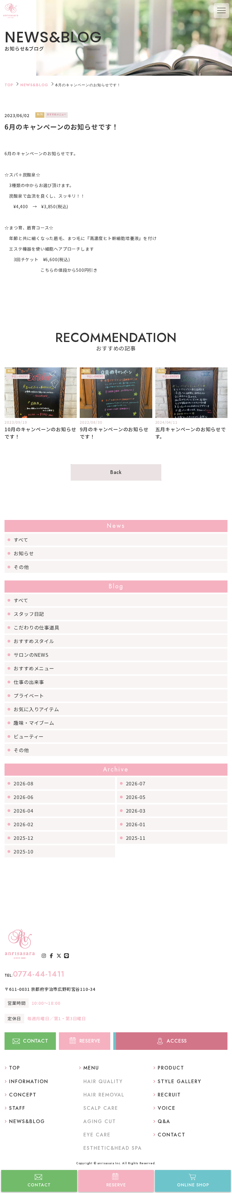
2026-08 (24, 783)
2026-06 (24, 796)
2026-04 (24, 810)
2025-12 (24, 837)
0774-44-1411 (35, 974)
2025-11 (136, 837)
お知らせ (24, 553)
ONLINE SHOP (193, 1185)
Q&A (164, 1121)
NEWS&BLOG (34, 85)
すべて (21, 539)
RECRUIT (169, 1095)
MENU (91, 1068)
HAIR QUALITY (103, 1081)
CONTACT (39, 1185)
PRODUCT (171, 1068)
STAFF (17, 1108)
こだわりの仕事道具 (36, 627)
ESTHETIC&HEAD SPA (112, 1148)
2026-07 (136, 783)
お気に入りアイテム (36, 709)
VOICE (167, 1108)
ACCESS (177, 1040)
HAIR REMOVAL (103, 1095)
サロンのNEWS (31, 654)
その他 (21, 566)
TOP (9, 85)
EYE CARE (97, 1135)
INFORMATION (28, 1081)
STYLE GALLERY (179, 1081)
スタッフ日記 (29, 613)
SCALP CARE (100, 1108)
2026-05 (136, 796)
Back (116, 472)
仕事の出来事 (29, 681)
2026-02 (24, 824)
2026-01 (136, 824)
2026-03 (136, 810)
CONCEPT (23, 1095)
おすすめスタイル (34, 641)
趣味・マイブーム (34, 722)
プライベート (29, 695)
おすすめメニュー (34, 668)
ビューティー (29, 736)
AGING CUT (99, 1121)
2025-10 (24, 851)
